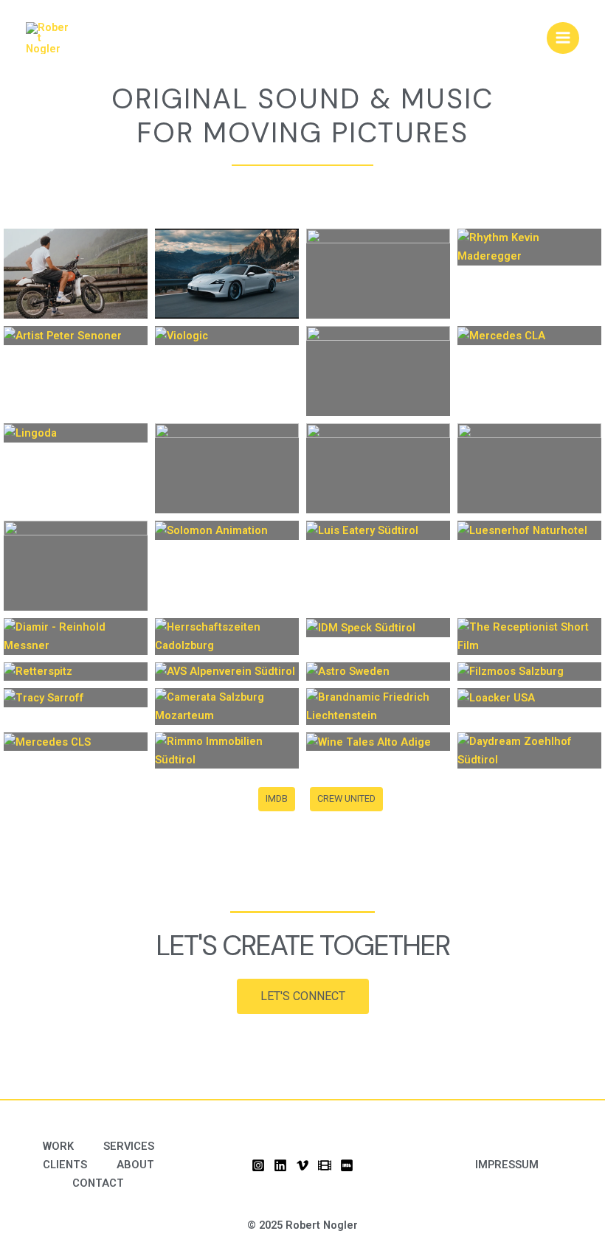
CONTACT (98, 1183)
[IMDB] (346, 1165)
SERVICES (128, 1146)
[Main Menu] (563, 38)
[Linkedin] (280, 1165)
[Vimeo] (302, 1165)
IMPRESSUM (507, 1164)
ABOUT (135, 1164)
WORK (58, 1146)
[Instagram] (258, 1165)
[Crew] (324, 1165)
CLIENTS (65, 1164)
